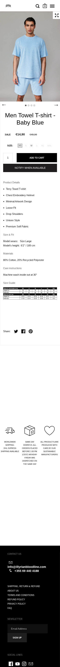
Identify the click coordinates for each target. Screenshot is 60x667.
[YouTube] (17, 664)
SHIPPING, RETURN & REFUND (24, 586)
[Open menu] (52, 6)
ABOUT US (13, 591)
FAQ (10, 608)
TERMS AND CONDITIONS (21, 595)
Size (9, 145)
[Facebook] (11, 664)
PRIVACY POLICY (17, 604)
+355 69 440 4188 (26, 571)
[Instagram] (24, 664)
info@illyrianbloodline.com (27, 567)
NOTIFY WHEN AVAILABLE (30, 167)
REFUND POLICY (16, 599)
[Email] (31, 664)
